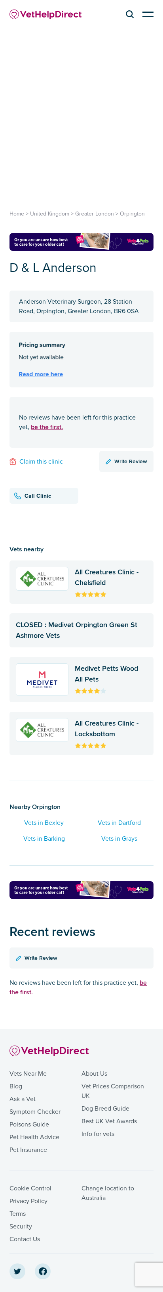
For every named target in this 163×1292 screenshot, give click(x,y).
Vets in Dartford (119, 823)
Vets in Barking (44, 839)
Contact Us (24, 1239)
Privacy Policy (28, 1201)
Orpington (132, 213)
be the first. (47, 426)
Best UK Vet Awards (109, 1121)
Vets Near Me (28, 1074)
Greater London (94, 213)
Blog (15, 1086)
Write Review (130, 461)
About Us (94, 1074)
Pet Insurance (28, 1150)
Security (20, 1226)
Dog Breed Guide (105, 1109)
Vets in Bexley (44, 823)
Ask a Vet (22, 1099)
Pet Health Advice (34, 1137)
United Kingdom (49, 213)
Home (16, 213)
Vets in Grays (119, 839)
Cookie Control (30, 1188)
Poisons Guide (29, 1124)
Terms (17, 1214)
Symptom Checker (35, 1112)
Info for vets (98, 1134)
